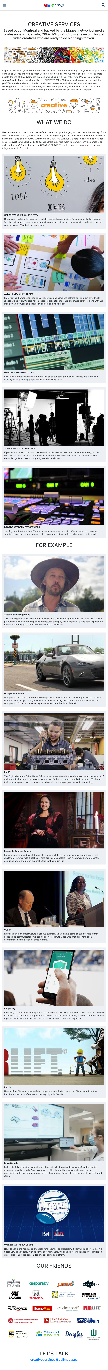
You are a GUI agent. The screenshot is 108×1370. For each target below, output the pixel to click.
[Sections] (4, 5)
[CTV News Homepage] (54, 5)
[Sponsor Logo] (54, 55)
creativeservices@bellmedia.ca (54, 1360)
